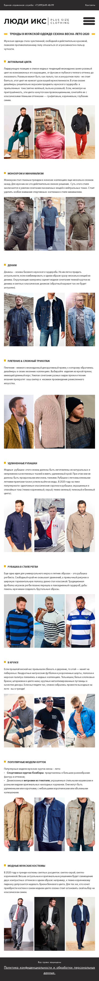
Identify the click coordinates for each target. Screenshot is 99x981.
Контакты (90, 5)
